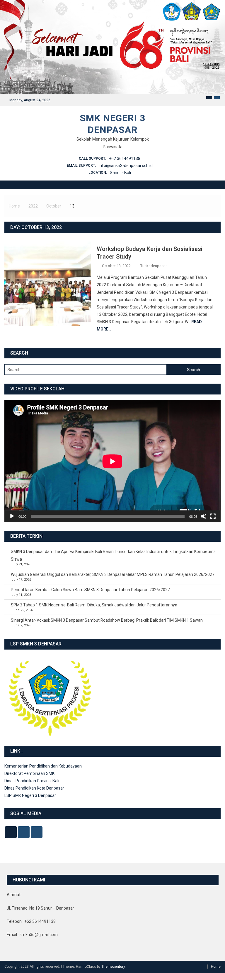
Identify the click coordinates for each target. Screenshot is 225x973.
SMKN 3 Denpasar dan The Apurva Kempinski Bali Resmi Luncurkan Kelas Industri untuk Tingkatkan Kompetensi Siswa (114, 555)
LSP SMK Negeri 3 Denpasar (30, 795)
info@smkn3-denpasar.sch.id (126, 165)
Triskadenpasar (153, 266)
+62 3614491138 (124, 158)
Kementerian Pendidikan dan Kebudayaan (43, 766)
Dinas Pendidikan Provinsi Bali (31, 780)
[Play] (12, 516)
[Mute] (204, 516)
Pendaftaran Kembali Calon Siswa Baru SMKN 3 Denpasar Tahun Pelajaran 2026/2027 (90, 589)
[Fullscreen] (213, 516)
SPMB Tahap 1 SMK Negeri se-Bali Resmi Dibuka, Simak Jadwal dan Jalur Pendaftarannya (94, 605)
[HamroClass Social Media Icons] (11, 832)
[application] (112, 461)
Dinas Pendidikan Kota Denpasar (34, 788)
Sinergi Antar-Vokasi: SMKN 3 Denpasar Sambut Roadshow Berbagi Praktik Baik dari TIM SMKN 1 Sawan (107, 620)
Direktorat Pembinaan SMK (29, 773)
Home (216, 966)
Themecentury (113, 966)
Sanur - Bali (120, 173)
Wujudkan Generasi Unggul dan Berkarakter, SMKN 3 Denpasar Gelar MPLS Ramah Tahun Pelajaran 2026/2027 (112, 574)
